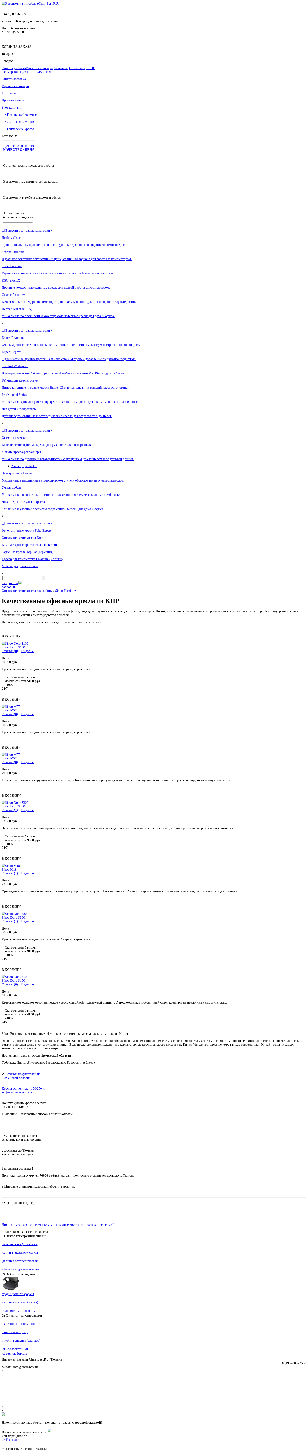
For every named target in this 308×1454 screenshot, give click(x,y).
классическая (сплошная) (20, 1244)
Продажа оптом (13, 100)
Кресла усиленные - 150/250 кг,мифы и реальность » (24, 1090)
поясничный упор (15, 1332)
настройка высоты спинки (21, 1323)
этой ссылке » (12, 1439)
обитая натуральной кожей (21, 1269)
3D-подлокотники (15, 1349)
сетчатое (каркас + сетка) (20, 1302)
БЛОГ (90, 68)
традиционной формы (18, 1294)
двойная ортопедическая (20, 1261)
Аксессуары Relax (24, 466)
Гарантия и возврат (39, 68)
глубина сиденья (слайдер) (21, 1340)
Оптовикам (77, 68)
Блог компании (12, 107)
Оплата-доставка (14, 68)
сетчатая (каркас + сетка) (20, 1252)
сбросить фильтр (15, 1353)
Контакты (61, 68)
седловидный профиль (18, 1310)
